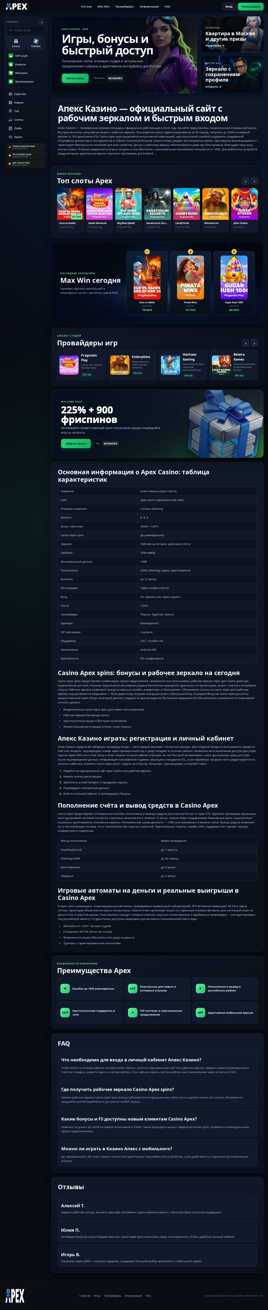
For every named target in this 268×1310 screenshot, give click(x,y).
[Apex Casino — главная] (16, 6)
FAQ (167, 6)
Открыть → (213, 86)
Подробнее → (214, 45)
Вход (229, 6)
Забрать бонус (76, 443)
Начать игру (75, 78)
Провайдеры (124, 6)
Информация (149, 6)
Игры (97, 1295)
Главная (84, 1295)
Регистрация (251, 6)
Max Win (104, 6)
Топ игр (86, 6)
